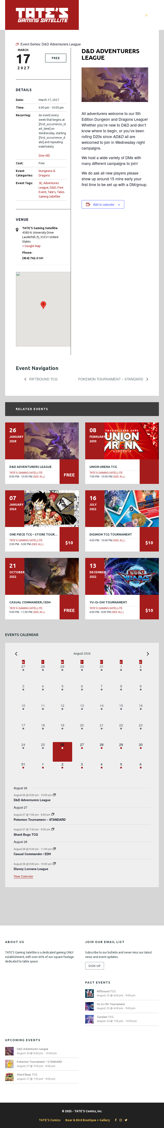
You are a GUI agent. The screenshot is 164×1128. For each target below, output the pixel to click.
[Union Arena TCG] (122, 440)
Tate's (52, 192)
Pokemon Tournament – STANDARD (111, 379)
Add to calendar (103, 204)
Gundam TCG (105, 1016)
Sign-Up (94, 966)
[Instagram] (119, 1120)
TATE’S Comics (49, 1120)
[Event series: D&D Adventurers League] (54, 795)
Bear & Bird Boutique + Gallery (87, 1120)
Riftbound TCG (42, 379)
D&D (53, 187)
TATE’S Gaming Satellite (25, 472)
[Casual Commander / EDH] (42, 576)
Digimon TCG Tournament (110, 534)
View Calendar (23, 876)
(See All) (44, 155)
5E (40, 183)
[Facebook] (115, 1120)
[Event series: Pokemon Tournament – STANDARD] (52, 814)
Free (56, 58)
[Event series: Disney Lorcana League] (54, 863)
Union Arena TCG (103, 467)
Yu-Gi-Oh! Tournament (108, 602)
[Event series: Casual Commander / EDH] (54, 849)
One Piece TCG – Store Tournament (38, 534)
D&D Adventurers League (30, 467)
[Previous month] (16, 653)
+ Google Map (31, 246)
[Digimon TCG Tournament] (122, 508)
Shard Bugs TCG (26, 834)
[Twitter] (125, 1120)
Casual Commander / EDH (30, 602)
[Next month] (148, 653)
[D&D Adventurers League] (42, 440)
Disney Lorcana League (31, 869)
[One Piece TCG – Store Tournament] (42, 508)
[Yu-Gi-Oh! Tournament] (122, 576)
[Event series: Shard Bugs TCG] (52, 829)
